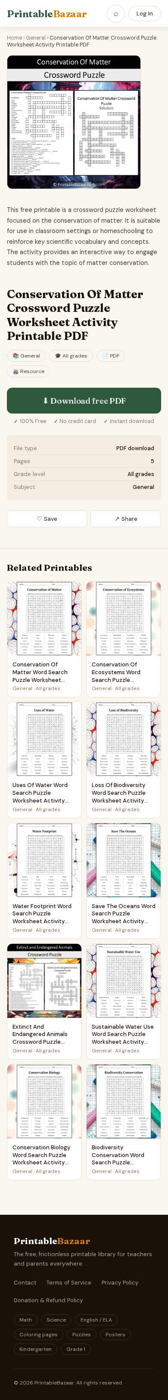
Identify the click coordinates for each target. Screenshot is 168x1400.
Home (14, 37)
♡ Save (47, 519)
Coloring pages (38, 1334)
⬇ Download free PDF (84, 400)
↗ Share (126, 519)
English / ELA (96, 1319)
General (36, 37)
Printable (47, 14)
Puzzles (81, 1334)
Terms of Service (69, 1282)
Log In (145, 13)
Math (25, 1319)
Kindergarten (35, 1349)
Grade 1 (75, 1349)
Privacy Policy (120, 1282)
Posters (115, 1334)
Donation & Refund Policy (48, 1300)
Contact (25, 1282)
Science (56, 1319)
